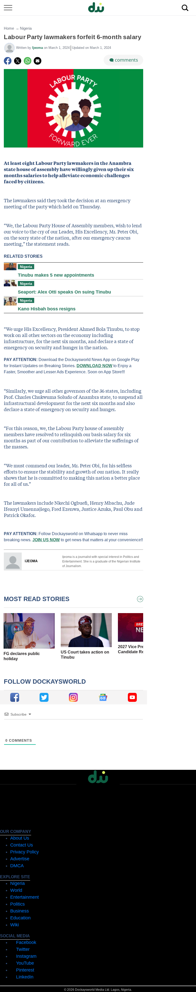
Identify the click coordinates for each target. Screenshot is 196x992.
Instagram (26, 956)
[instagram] (73, 697)
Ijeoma (38, 48)
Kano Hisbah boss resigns (47, 308)
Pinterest (25, 970)
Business (19, 911)
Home (9, 28)
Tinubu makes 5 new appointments (56, 275)
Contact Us (21, 845)
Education (20, 917)
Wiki (14, 924)
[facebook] (14, 697)
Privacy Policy (24, 851)
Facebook (26, 942)
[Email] (37, 61)
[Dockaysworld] (98, 8)
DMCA (17, 865)
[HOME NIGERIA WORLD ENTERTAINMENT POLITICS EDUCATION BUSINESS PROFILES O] (98, 8)
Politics (17, 904)
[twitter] (44, 697)
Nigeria (26, 28)
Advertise (19, 858)
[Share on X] (17, 61)
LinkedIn (24, 976)
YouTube (25, 963)
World (16, 890)
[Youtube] (132, 697)
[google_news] (103, 697)
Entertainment (24, 897)
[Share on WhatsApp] (27, 61)
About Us (19, 838)
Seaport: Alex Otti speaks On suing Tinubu (64, 292)
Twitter (23, 949)
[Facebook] (7, 61)
